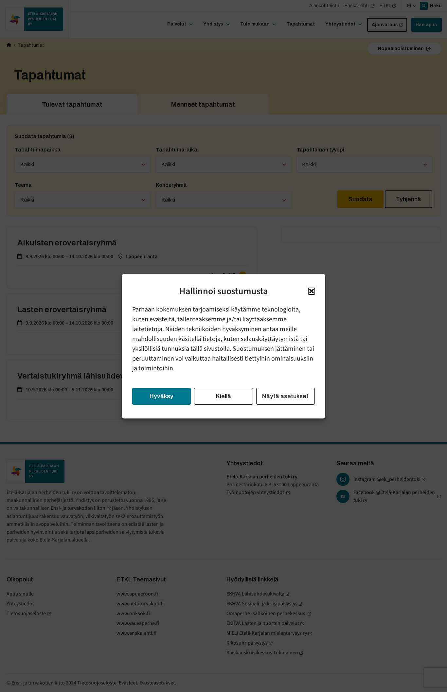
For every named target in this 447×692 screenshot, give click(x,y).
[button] (311, 291)
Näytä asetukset (285, 396)
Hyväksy (161, 396)
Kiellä (223, 396)
